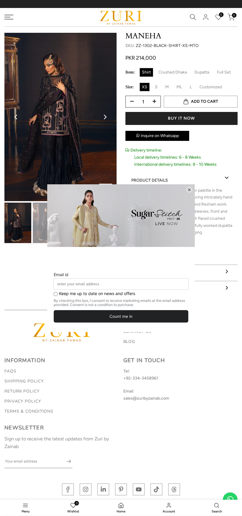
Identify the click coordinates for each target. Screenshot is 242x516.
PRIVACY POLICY (22, 401)
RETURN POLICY (22, 391)
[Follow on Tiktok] (156, 489)
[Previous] (16, 117)
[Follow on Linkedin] (103, 489)
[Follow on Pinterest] (121, 489)
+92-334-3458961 (140, 378)
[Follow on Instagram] (85, 489)
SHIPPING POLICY (24, 381)
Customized (211, 86)
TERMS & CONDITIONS (28, 411)
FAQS (10, 371)
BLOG (129, 341)
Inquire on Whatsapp (159, 135)
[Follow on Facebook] (68, 489)
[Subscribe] (66, 461)
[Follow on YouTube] (139, 489)
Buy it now (181, 118)
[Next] (104, 117)
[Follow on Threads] (174, 489)
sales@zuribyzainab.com (146, 398)
